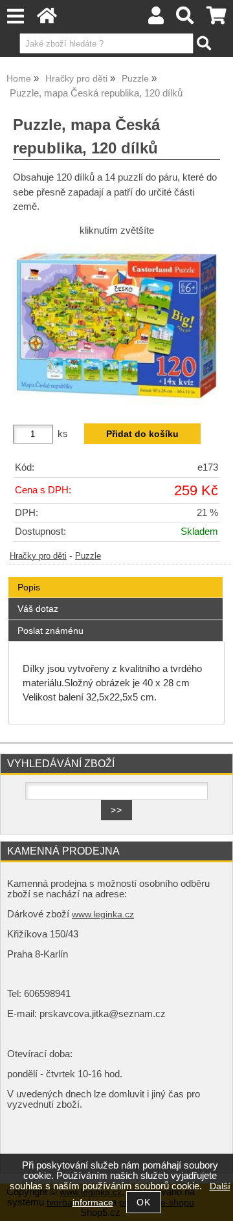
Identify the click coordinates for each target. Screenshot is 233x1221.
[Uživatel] (156, 19)
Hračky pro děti (38, 556)
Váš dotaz (37, 608)
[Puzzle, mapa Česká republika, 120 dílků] (116, 324)
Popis (28, 587)
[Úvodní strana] (46, 19)
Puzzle (88, 556)
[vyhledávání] (185, 19)
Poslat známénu (50, 630)
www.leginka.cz (103, 914)
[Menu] (15, 16)
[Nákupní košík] (216, 19)
